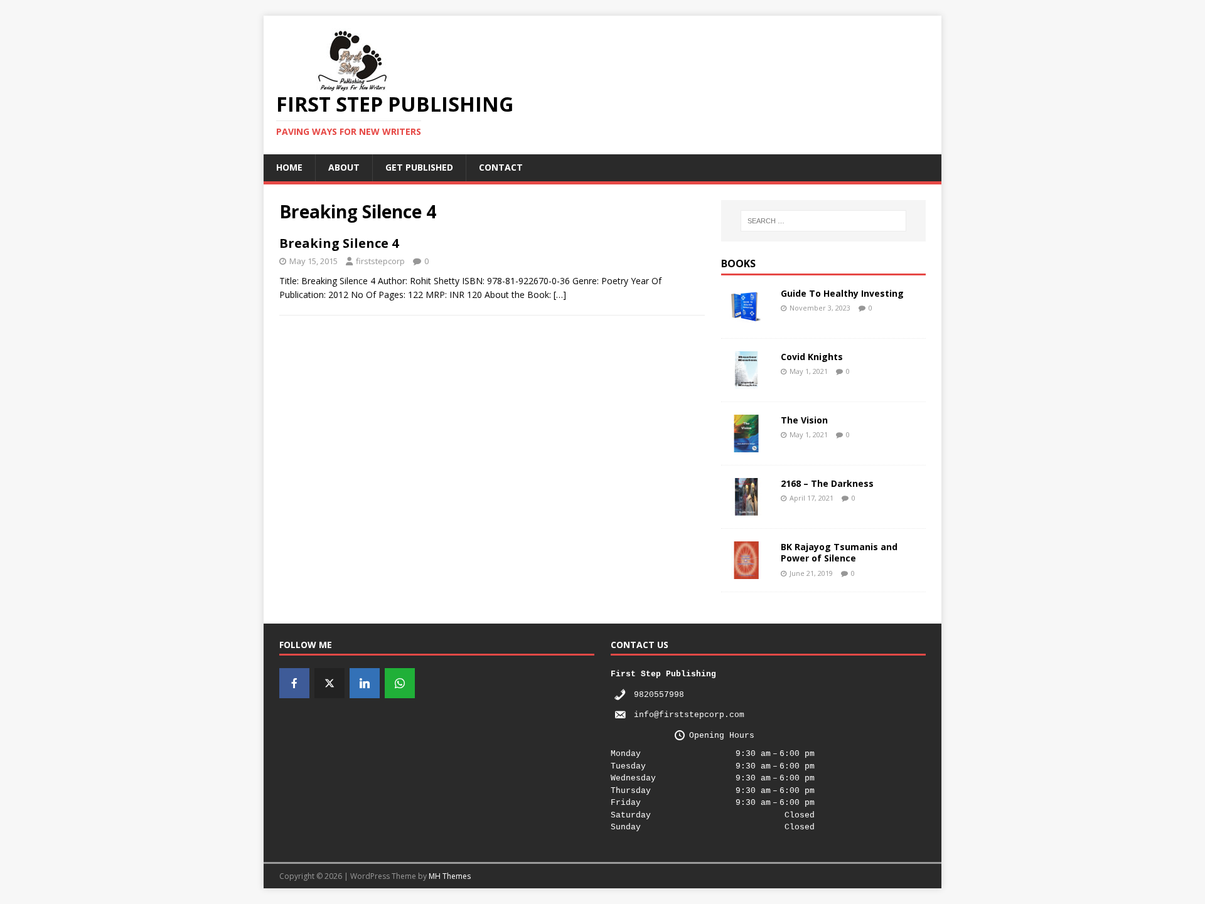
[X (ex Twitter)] (329, 683)
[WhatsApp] (400, 683)
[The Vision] (746, 445)
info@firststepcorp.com (689, 715)
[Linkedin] (365, 683)
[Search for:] (823, 220)
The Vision (804, 420)
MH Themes (450, 876)
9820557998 (659, 694)
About (344, 167)
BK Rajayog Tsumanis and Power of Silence (839, 552)
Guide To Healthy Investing (842, 293)
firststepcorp (380, 261)
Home (289, 167)
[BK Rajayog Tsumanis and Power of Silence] (746, 572)
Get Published (419, 167)
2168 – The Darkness (827, 483)
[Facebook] (294, 683)
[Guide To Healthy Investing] (746, 318)
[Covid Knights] (746, 382)
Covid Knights (812, 357)
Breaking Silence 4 (339, 243)
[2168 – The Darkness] (746, 508)
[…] (560, 294)
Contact (501, 167)
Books (738, 263)
